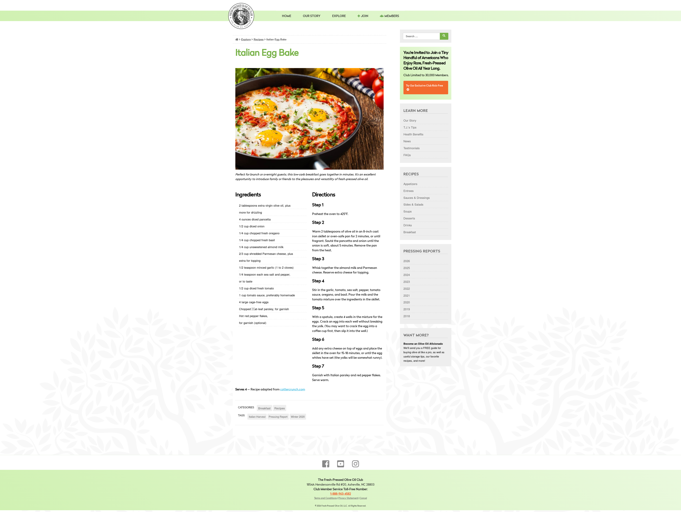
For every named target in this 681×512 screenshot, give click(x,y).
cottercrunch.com (292, 389)
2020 (406, 302)
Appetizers (410, 184)
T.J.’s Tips (409, 127)
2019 (406, 309)
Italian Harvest (257, 416)
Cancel (363, 498)
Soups (407, 211)
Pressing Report (278, 416)
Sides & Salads (413, 204)
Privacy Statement (348, 498)
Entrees (408, 191)
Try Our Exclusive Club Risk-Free (424, 86)
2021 (406, 295)
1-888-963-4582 (340, 494)
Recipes (259, 39)
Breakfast (264, 408)
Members (391, 16)
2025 (406, 268)
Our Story (311, 16)
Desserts (409, 218)
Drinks (407, 225)
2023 (406, 281)
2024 (406, 275)
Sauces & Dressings (416, 197)
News (407, 141)
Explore (246, 39)
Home (286, 16)
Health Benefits (413, 134)
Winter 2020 (298, 416)
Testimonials (411, 148)
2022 (406, 288)
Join (364, 16)
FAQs (407, 155)
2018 (406, 316)
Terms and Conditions (325, 498)
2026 (406, 261)
